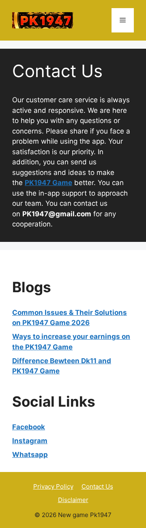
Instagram (29, 441)
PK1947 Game (48, 183)
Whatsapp (30, 454)
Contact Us (97, 486)
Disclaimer (73, 500)
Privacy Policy (53, 486)
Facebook (28, 427)
